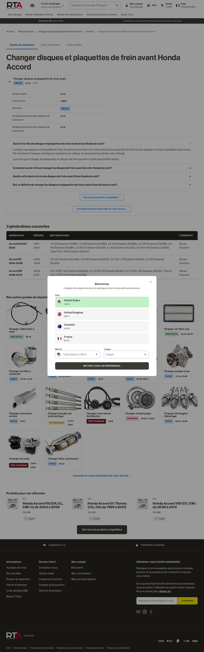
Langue (107, 349)
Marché (58, 349)
